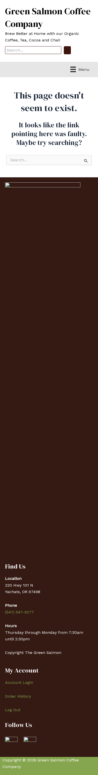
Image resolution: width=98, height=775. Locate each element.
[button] (67, 50)
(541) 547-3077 (19, 612)
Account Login (19, 682)
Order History (18, 696)
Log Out (12, 709)
